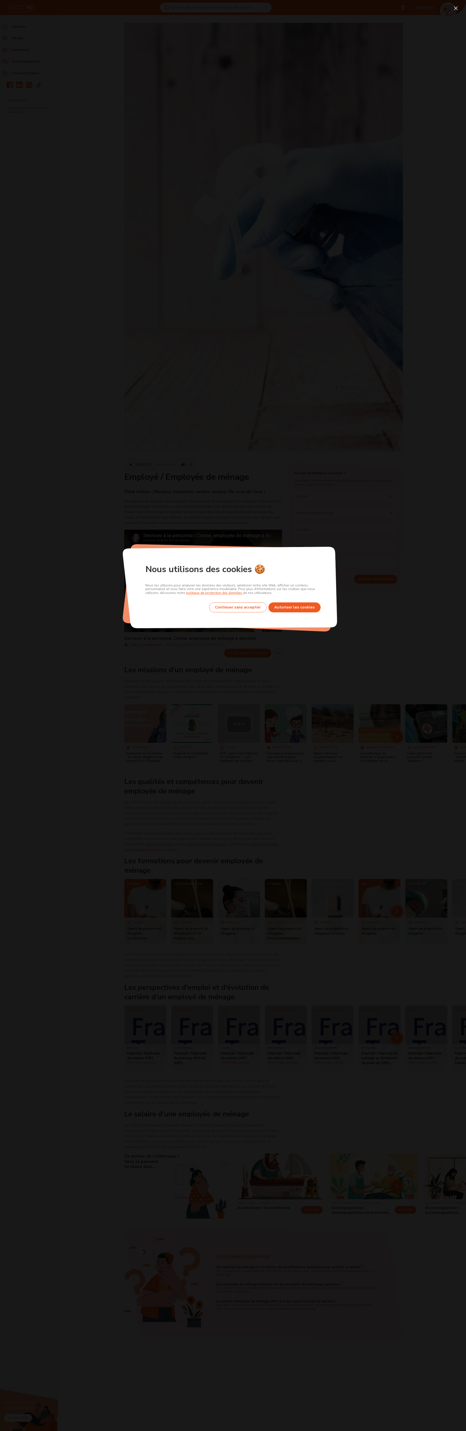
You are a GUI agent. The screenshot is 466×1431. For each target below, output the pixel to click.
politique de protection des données (214, 593)
